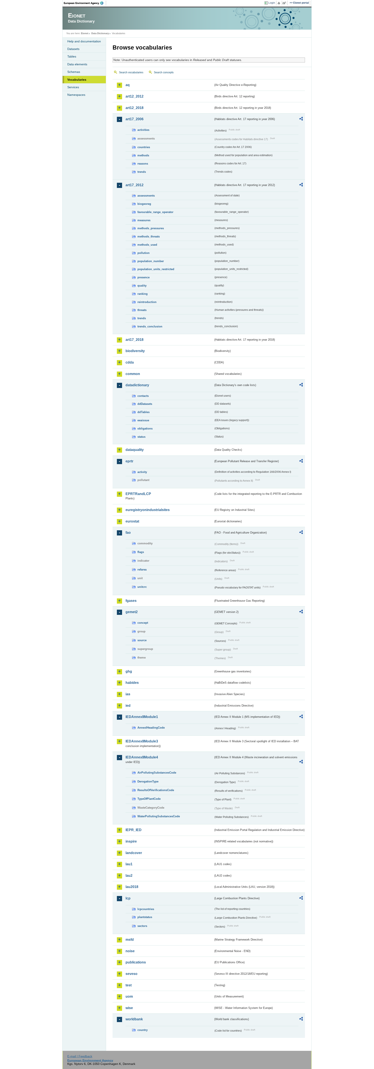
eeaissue (143, 420)
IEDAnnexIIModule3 (142, 741)
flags (140, 552)
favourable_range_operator (155, 212)
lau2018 (132, 887)
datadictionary (137, 385)
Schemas (73, 72)
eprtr (129, 461)
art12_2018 (134, 108)
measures (143, 220)
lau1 (129, 864)
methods (143, 155)
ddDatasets (144, 403)
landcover (134, 853)
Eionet (84, 33)
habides (132, 682)
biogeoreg (144, 203)
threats (142, 310)
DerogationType (147, 781)
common (133, 374)
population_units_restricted (155, 269)
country (142, 1030)
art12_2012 (134, 96)
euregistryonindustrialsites (148, 510)
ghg (129, 671)
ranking (142, 293)
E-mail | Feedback (79, 1056)
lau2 (129, 875)
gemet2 (132, 612)
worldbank (134, 1019)
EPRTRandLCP (138, 494)
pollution (143, 253)
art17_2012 (134, 185)
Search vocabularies (131, 72)
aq (128, 85)
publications (136, 962)
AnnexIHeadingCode (151, 727)
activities (143, 129)
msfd (130, 939)
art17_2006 (134, 119)
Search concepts (164, 72)
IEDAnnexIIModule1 (142, 717)
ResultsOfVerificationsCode (155, 790)
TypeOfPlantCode (149, 798)
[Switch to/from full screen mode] (285, 3)
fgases (131, 601)
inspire (131, 841)
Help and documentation (84, 41)
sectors (142, 926)
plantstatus (144, 917)
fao (128, 532)
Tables (71, 56)
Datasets (73, 49)
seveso (131, 974)
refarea (142, 569)
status (141, 436)
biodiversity (135, 351)
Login (271, 3)
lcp (128, 898)
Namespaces (76, 94)
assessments (146, 195)
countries (143, 147)
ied (128, 705)
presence (143, 277)
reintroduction (146, 302)
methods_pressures (150, 228)
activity (142, 472)
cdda (130, 362)
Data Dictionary (100, 33)
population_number (150, 261)
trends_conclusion (149, 326)
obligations (145, 428)
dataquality (135, 450)
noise (130, 951)
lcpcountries (145, 909)
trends (141, 171)
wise (129, 1008)
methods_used (147, 244)
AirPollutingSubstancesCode (156, 772)
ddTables (143, 412)
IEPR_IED (134, 830)
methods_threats (148, 236)
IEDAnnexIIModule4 (142, 757)
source (142, 640)
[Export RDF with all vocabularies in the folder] (301, 119)
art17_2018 (134, 339)
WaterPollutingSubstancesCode (158, 816)
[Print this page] (279, 3)
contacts (143, 395)
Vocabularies (76, 79)
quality (142, 285)
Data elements (77, 64)
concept (142, 622)
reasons (142, 163)
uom (129, 996)
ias (128, 694)
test (129, 985)
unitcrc (142, 586)
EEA (85, 3)
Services (73, 87)
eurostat (132, 521)
